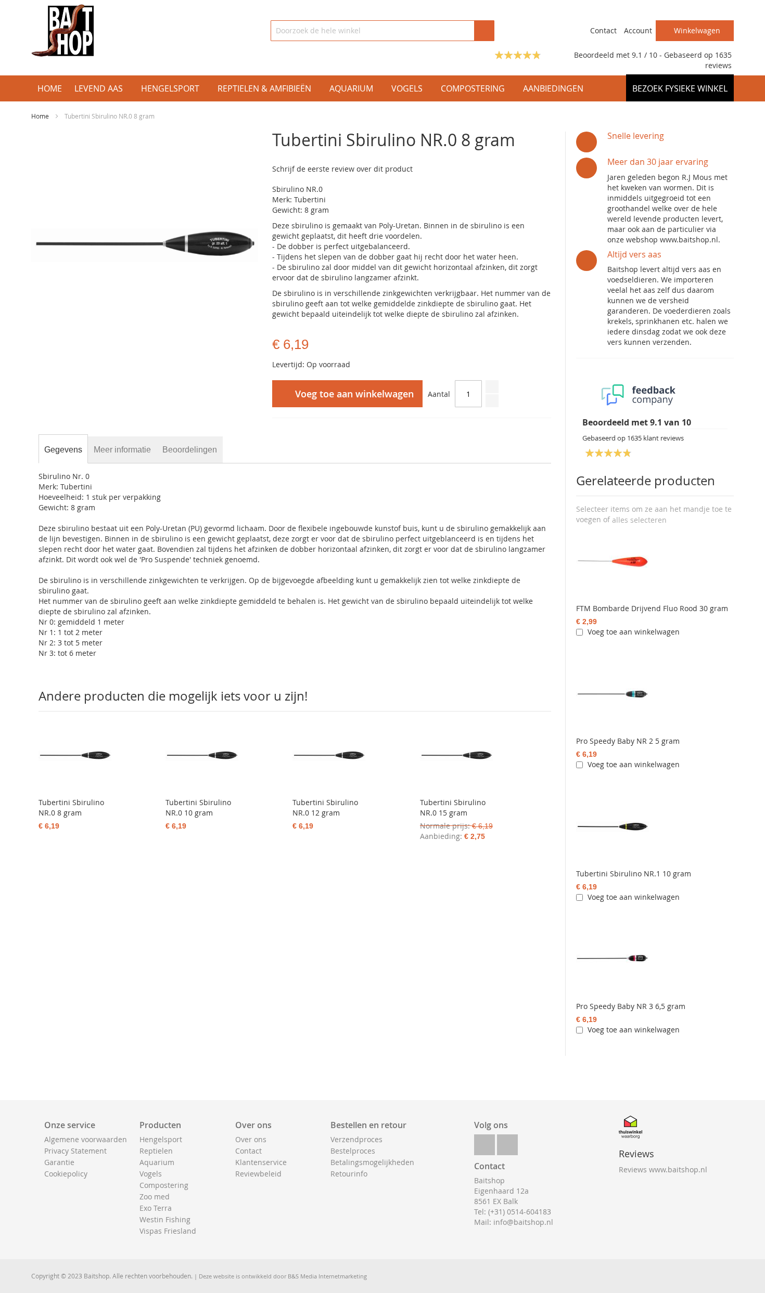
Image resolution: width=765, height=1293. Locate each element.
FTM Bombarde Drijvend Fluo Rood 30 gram (652, 608)
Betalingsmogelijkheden (372, 1162)
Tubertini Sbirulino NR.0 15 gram (453, 807)
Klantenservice (261, 1162)
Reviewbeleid (258, 1174)
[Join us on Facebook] (484, 1142)
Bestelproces (352, 1151)
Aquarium (156, 1162)
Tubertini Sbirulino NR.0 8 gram (71, 807)
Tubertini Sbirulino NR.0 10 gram (198, 807)
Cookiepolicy (65, 1174)
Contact (603, 30)
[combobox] (382, 30)
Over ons (250, 1139)
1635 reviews (718, 60)
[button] (639, 520)
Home (40, 116)
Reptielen (156, 1151)
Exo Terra (155, 1208)
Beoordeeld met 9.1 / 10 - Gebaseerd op (644, 55)
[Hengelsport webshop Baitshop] (62, 30)
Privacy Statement (75, 1151)
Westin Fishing (164, 1219)
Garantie (59, 1162)
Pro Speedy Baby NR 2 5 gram (628, 741)
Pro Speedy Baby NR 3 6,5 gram (630, 1006)
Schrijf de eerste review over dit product (342, 169)
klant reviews (655, 438)
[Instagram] (507, 1142)
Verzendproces (356, 1139)
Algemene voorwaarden (85, 1139)
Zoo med (154, 1196)
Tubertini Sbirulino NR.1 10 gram (633, 873)
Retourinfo (348, 1174)
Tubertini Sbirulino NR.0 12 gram (325, 807)
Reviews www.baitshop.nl (663, 1169)
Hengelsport (160, 1139)
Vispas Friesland (167, 1231)
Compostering (163, 1185)
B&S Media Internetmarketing (327, 1276)
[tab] (63, 449)
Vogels (150, 1174)
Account (638, 30)
